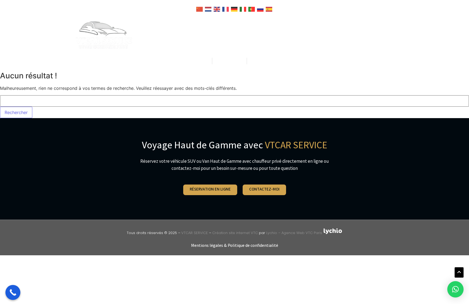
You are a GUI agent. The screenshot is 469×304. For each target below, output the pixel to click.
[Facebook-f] (279, 60)
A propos (334, 35)
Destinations (255, 35)
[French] (225, 8)
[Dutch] (208, 8)
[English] (217, 8)
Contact (364, 35)
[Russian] (260, 8)
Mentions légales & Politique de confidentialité (234, 246)
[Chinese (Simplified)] (199, 8)
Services (221, 35)
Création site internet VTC (235, 232)
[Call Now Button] (12, 292)
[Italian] (243, 8)
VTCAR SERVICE (194, 232)
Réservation (299, 35)
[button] (455, 289)
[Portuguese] (251, 8)
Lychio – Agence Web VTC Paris (294, 232)
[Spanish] (269, 8)
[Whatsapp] (290, 60)
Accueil (193, 35)
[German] (234, 8)
